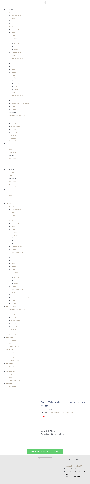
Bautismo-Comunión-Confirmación (20, 104)
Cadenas (13, 67)
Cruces (13, 18)
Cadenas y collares (16, 15)
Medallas (13, 21)
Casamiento (12, 190)
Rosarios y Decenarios (17, 58)
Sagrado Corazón (15, 127)
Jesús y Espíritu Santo (16, 124)
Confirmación (12, 178)
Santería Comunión (14, 164)
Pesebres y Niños (13, 141)
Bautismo (11, 144)
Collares (13, 101)
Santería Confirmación (14, 187)
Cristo (15, 41)
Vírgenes (13, 129)
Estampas (11, 170)
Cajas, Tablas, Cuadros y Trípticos (17, 115)
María (15, 47)
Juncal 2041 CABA (74, 466)
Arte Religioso (13, 112)
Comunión (11, 155)
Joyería (11, 10)
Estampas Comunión (14, 167)
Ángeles (16, 78)
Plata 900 (11, 27)
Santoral (16, 49)
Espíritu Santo (17, 44)
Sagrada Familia (15, 132)
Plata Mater (12, 61)
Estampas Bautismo (14, 152)
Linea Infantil (12, 138)
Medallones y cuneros (16, 52)
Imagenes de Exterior (14, 118)
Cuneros (13, 72)
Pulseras (13, 24)
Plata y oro (11, 12)
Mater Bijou (12, 98)
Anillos (13, 64)
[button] (45, 201)
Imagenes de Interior (14, 121)
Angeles (16, 38)
